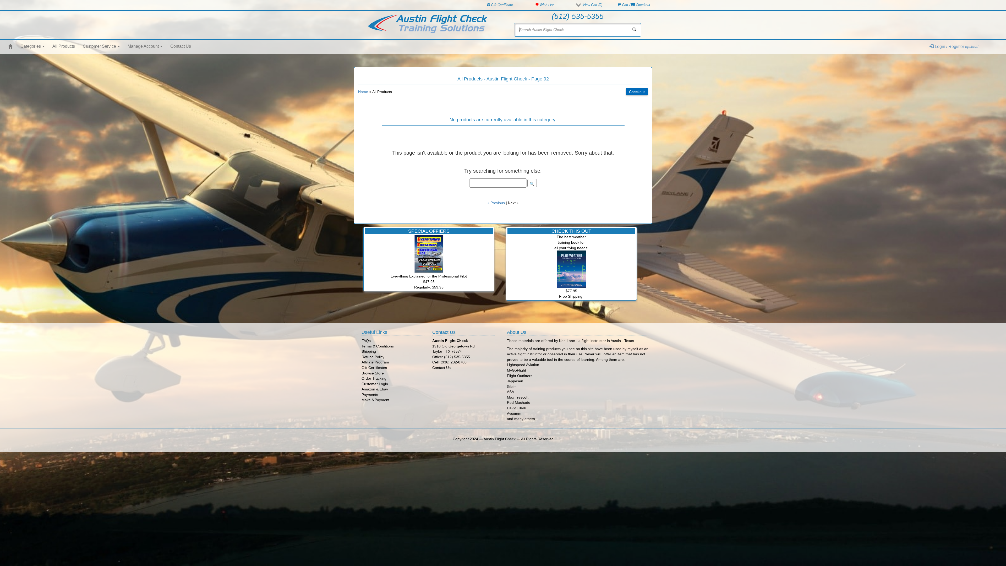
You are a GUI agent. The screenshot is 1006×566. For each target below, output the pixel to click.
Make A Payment (375, 400)
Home (363, 92)
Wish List (546, 5)
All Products (63, 46)
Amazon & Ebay (375, 389)
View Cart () (592, 5)
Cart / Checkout (635, 5)
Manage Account (144, 46)
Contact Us (180, 46)
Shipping (369, 351)
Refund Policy (373, 357)
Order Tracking (374, 378)
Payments (370, 395)
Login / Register (956, 46)
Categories (31, 46)
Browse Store (373, 373)
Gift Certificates (374, 368)
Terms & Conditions (378, 346)
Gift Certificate (501, 5)
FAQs (366, 341)
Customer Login (375, 384)
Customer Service (100, 46)
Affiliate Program (375, 362)
